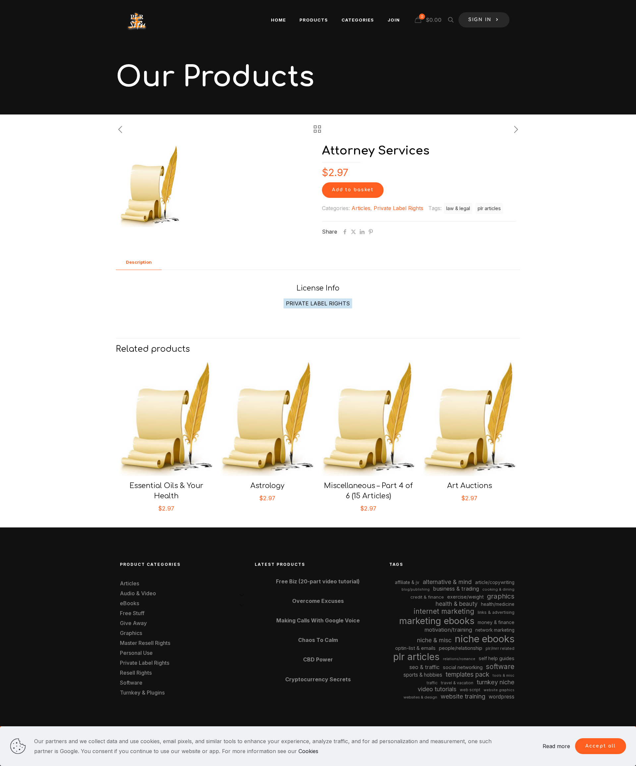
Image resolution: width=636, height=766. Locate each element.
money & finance (496, 622)
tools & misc (503, 675)
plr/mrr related (500, 648)
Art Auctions (469, 486)
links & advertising (496, 612)
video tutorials (437, 689)
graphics (500, 596)
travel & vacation (457, 682)
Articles (360, 208)
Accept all (600, 745)
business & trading (456, 588)
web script (470, 690)
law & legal (458, 208)
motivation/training (448, 629)
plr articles (489, 208)
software (500, 666)
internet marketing (444, 611)
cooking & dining (498, 589)
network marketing (494, 630)
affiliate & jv (407, 582)
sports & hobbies (422, 675)
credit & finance (427, 597)
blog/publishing (415, 589)
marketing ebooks (436, 620)
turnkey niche (495, 682)
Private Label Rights (398, 208)
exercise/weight (465, 597)
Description (139, 262)
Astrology (267, 486)
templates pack (467, 674)
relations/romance (459, 658)
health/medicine (497, 604)
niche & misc (434, 640)
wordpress (501, 697)
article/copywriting (494, 582)
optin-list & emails (415, 648)
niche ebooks (484, 639)
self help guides (496, 658)
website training (463, 696)
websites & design (420, 697)
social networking (463, 667)
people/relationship (460, 648)
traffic (432, 683)
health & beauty (457, 603)
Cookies (308, 751)
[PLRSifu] (136, 20)
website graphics (499, 690)
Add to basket (353, 189)
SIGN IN (480, 19)
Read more (556, 746)
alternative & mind (447, 581)
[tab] (139, 262)
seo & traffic (424, 667)
